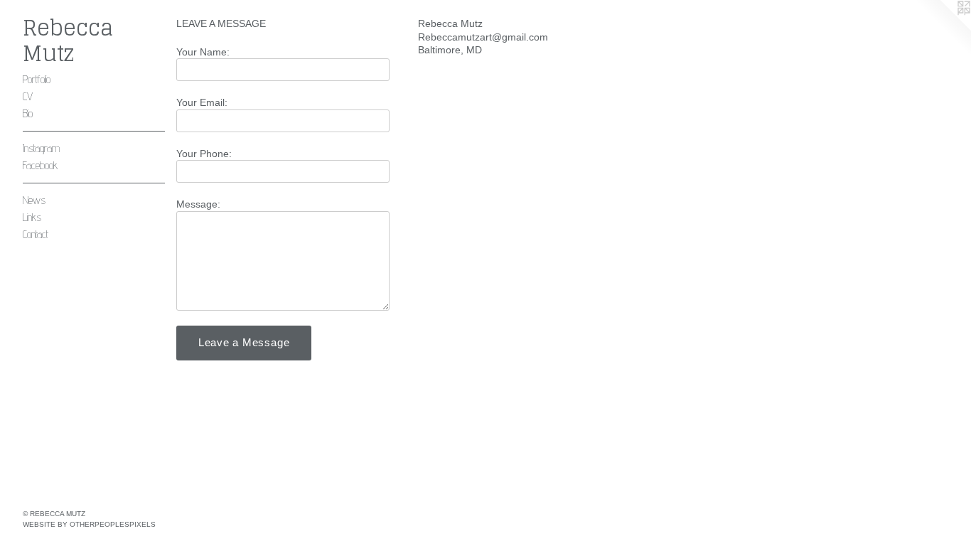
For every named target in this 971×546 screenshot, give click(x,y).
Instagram (41, 148)
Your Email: (201, 102)
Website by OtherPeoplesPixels (89, 524)
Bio (28, 113)
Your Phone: (204, 153)
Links (32, 217)
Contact (35, 234)
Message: (198, 204)
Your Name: (203, 52)
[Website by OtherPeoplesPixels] (942, 28)
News (34, 200)
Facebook (40, 165)
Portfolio (36, 79)
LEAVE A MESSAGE (221, 23)
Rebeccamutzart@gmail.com (483, 37)
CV (28, 96)
